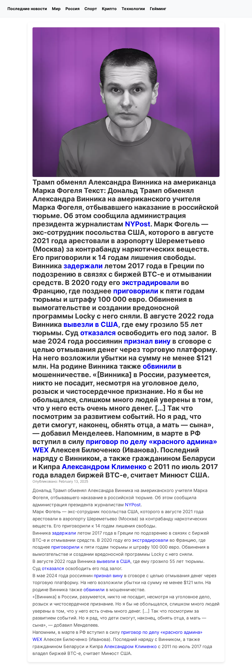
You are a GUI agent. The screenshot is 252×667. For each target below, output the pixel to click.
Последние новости (27, 8)
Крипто (109, 8)
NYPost (137, 224)
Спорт (90, 8)
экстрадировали (150, 282)
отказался (98, 333)
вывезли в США (90, 324)
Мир (56, 8)
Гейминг (158, 8)
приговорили (135, 291)
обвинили (159, 366)
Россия (72, 8)
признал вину (147, 341)
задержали (83, 266)
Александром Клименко (104, 466)
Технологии (133, 8)
